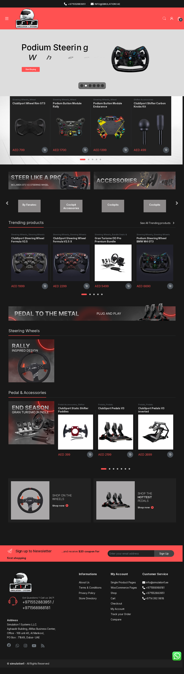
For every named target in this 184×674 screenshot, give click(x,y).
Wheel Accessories (24, 100)
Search (164, 18)
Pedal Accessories (67, 404)
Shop (114, 592)
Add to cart (45, 150)
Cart (113, 598)
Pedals (101, 404)
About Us (84, 582)
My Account (118, 608)
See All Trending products (155, 222)
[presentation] (7, 203)
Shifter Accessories (103, 99)
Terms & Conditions (90, 587)
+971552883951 (76, 4)
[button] (82, 159)
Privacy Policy (87, 592)
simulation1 (17, 663)
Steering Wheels (20, 99)
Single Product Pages (123, 582)
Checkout (116, 603)
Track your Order (121, 614)
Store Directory (88, 598)
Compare (116, 619)
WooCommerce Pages (124, 587)
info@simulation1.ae (107, 4)
